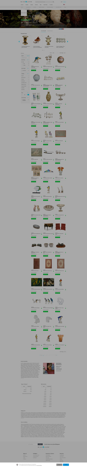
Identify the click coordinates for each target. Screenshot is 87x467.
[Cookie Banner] (43, 464)
